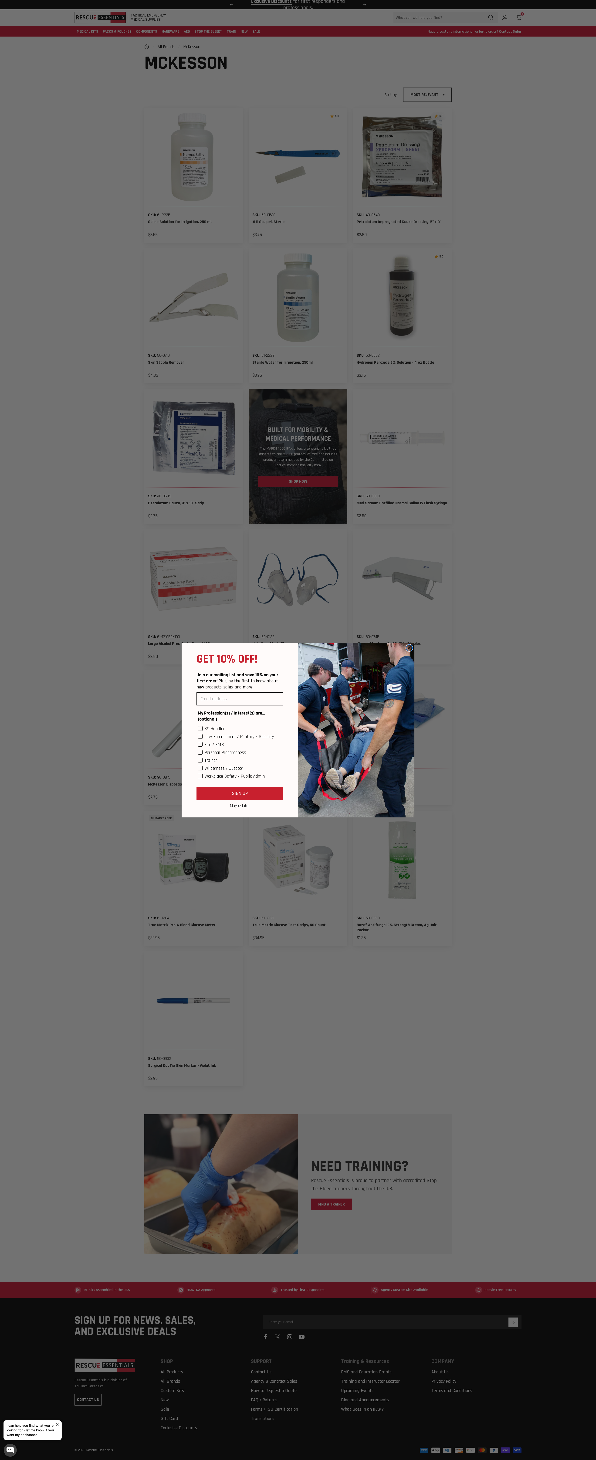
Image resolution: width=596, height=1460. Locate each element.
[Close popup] (57, 1424)
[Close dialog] (409, 648)
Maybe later (240, 805)
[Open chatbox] (10, 1450)
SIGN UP (240, 793)
